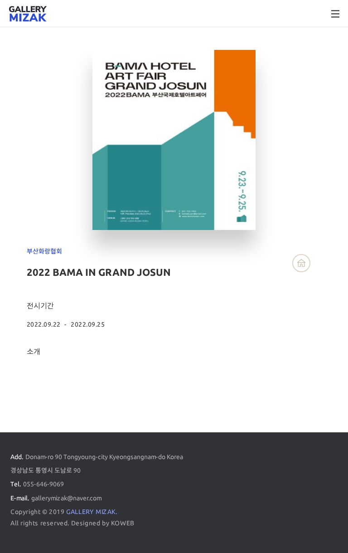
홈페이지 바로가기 (301, 263)
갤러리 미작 (27, 14)
